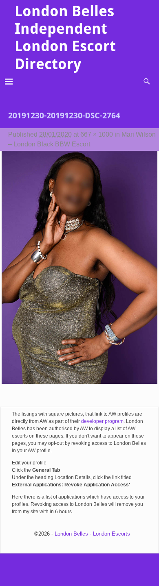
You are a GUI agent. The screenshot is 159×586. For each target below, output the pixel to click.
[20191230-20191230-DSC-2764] (79, 272)
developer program (102, 421)
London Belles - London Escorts (92, 534)
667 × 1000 (96, 134)
